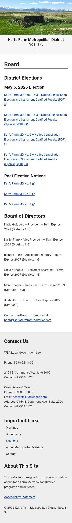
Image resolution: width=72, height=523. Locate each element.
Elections (12, 440)
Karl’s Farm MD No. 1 (17, 183)
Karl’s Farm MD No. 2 (17, 194)
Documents (13, 434)
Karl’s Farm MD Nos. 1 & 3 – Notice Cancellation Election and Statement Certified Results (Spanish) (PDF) (35, 119)
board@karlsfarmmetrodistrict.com (27, 320)
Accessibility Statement (19, 497)
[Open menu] (36, 51)
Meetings (12, 427)
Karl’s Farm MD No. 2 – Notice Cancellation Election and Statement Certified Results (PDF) (34, 137)
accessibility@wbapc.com (30, 397)
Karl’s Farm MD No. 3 (17, 204)
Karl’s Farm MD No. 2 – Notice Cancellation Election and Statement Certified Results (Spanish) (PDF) (32, 159)
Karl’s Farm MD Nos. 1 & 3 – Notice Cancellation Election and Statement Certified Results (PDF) (35, 97)
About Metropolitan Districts (24, 447)
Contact (11, 454)
